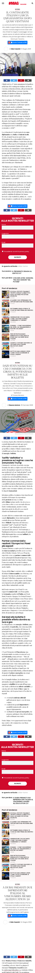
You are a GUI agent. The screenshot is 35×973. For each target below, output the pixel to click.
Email (3, 242)
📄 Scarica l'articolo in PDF (18, 42)
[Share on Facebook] (7, 80)
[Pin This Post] (21, 80)
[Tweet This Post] (14, 80)
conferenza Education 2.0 (12, 970)
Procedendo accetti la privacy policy (16, 251)
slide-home (23, 266)
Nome (4, 224)
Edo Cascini (15, 49)
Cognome (5, 233)
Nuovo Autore (14, 405)
